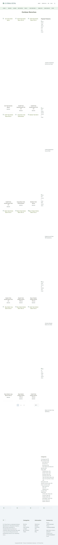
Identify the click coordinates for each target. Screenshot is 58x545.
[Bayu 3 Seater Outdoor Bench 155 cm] (33, 253)
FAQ (48, 3)
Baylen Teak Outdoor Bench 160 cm (20, 299)
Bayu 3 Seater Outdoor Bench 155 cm (33, 299)
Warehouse (37, 524)
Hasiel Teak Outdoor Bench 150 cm (33, 396)
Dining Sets (40, 8)
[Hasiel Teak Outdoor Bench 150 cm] (33, 349)
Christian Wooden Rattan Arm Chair (48, 324)
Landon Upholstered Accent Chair (49, 150)
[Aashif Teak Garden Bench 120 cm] (20, 61)
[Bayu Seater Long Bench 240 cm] (8, 349)
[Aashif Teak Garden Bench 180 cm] (8, 157)
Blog (51, 3)
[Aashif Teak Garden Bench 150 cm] (33, 61)
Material (36, 525)
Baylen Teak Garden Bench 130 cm (8, 299)
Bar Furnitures (33, 8)
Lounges (14, 8)
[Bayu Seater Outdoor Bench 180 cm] (20, 349)
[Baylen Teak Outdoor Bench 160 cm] (20, 253)
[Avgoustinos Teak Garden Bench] (20, 157)
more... (4, 534)
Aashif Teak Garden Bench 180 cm (8, 203)
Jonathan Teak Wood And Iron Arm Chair (49, 63)
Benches (9, 8)
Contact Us (44, 3)
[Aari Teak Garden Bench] (8, 61)
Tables (25, 8)
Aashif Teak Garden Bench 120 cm (21, 107)
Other (52, 8)
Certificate (37, 527)
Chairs (4, 8)
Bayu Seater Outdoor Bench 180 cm (20, 396)
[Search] (54, 3)
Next (36, 405)
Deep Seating (20, 8)
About (39, 3)
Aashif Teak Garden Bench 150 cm (33, 107)
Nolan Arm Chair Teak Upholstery (49, 411)
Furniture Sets (47, 8)
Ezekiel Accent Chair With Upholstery (49, 237)
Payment (37, 530)
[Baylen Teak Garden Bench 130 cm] (8, 253)
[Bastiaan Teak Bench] (33, 157)
